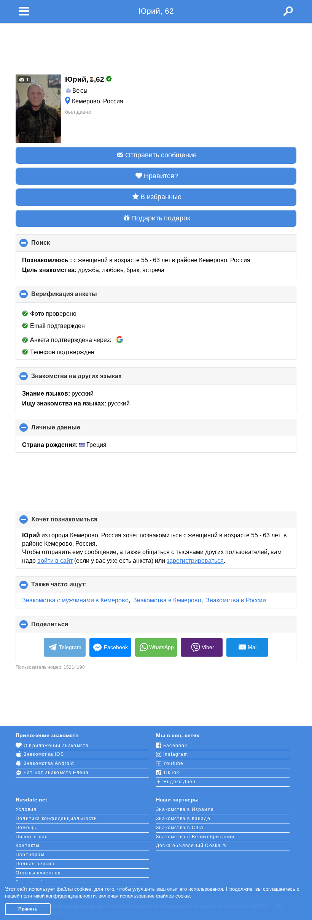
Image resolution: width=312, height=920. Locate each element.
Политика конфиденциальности (56, 818)
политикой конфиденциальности (58, 896)
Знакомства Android (49, 763)
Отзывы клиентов (38, 873)
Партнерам (30, 854)
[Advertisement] (156, 46)
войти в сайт (55, 560)
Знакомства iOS (44, 754)
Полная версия (35, 863)
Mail (253, 647)
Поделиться (62, 627)
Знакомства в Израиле (185, 809)
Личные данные (68, 430)
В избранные (160, 197)
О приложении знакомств (56, 745)
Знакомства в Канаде (183, 818)
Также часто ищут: (71, 587)
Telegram (70, 647)
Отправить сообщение (161, 155)
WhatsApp (161, 647)
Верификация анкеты (77, 297)
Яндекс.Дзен (179, 781)
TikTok (171, 772)
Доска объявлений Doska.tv (191, 845)
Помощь (26, 827)
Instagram (175, 754)
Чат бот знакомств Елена (56, 772)
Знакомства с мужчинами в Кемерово (75, 600)
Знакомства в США (180, 827)
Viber (208, 647)
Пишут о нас (32, 836)
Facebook (116, 647)
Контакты (28, 845)
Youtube (173, 763)
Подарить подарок (160, 218)
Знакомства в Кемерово (167, 600)
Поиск (53, 245)
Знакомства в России (236, 600)
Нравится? (161, 176)
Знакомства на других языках (89, 379)
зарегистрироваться (195, 560)
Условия (26, 809)
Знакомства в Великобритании (195, 836)
